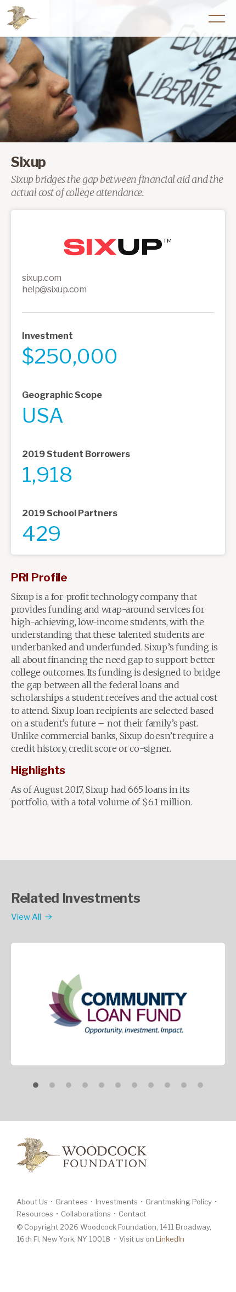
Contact (132, 1213)
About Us (32, 1201)
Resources (34, 1213)
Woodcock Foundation (21, 17)
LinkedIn (170, 1239)
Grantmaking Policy (178, 1201)
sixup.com (41, 278)
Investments (116, 1201)
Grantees (71, 1201)
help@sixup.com (54, 289)
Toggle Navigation (217, 18)
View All (26, 917)
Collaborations (86, 1213)
